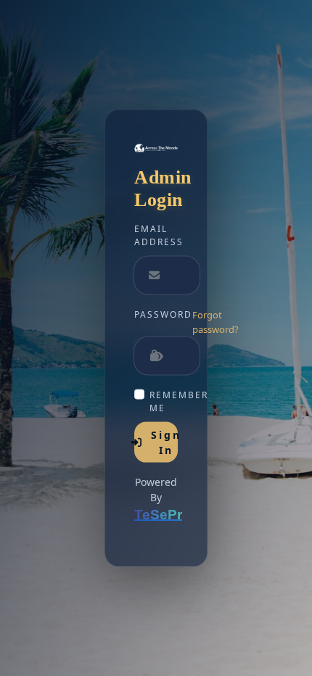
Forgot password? (215, 322)
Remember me (163, 401)
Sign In (164, 442)
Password (163, 314)
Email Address (156, 235)
